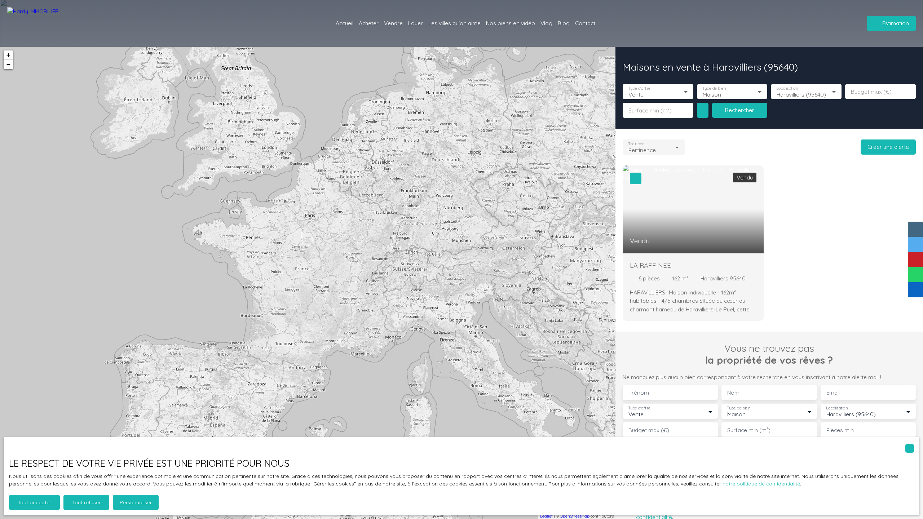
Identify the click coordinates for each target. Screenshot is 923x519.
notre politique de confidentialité (761, 483)
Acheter (369, 23)
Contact (585, 23)
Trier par (636, 144)
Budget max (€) (871, 91)
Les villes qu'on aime (454, 23)
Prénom (638, 392)
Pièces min (840, 430)
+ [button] (8, 55)
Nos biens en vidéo (510, 23)
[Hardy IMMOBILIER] (47, 23)
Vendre (393, 23)
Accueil (344, 23)
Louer (415, 23)
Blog (564, 23)
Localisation (787, 88)
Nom (733, 392)
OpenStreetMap (574, 516)
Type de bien (713, 88)
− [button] (8, 64)
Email (833, 392)
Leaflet (546, 516)
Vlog (546, 23)
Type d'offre (639, 88)
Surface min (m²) (650, 110)
